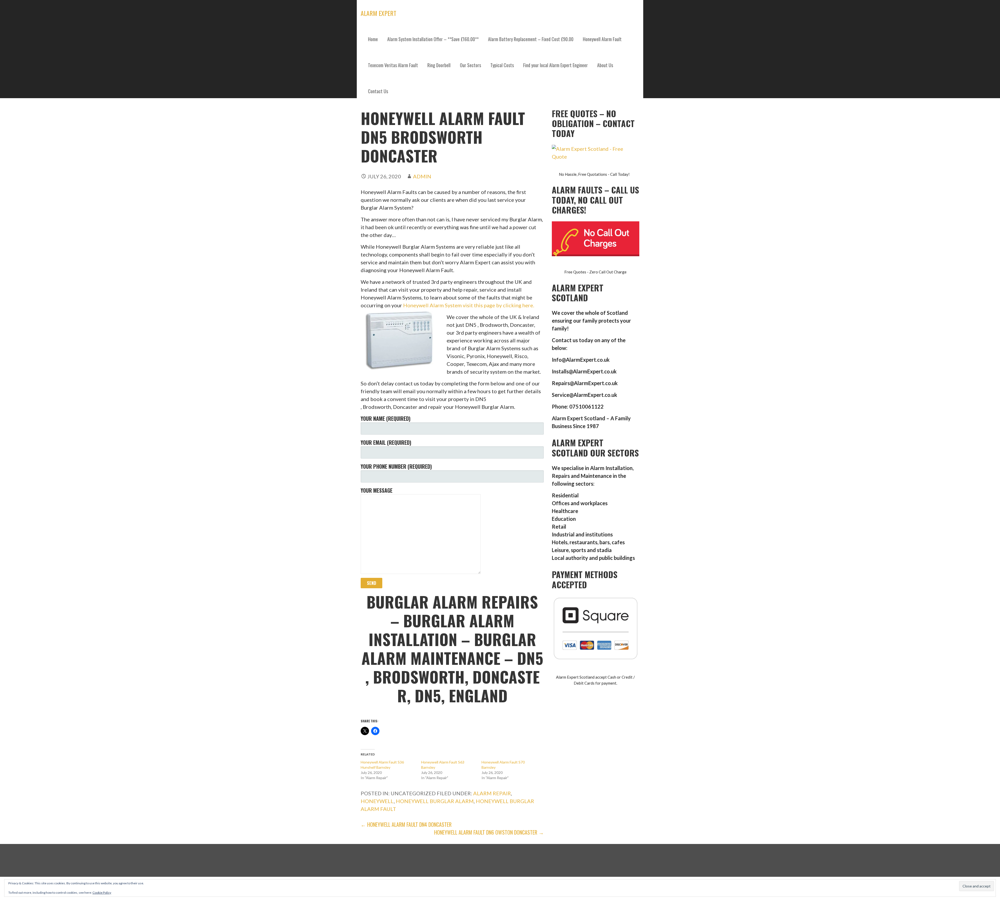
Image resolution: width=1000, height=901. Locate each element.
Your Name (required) (385, 418)
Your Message (376, 490)
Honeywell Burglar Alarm (435, 801)
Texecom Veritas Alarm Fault (393, 65)
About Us (605, 65)
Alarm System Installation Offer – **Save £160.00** (433, 39)
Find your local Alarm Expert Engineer (555, 65)
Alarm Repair (492, 793)
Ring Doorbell (439, 65)
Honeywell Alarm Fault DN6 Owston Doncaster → (489, 832)
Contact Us (378, 91)
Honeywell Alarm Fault (602, 39)
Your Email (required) (386, 442)
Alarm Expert (378, 13)
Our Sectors (470, 65)
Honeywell (377, 801)
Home (373, 39)
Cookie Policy (101, 892)
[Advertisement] (500, 143)
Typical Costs (502, 65)
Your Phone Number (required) (396, 466)
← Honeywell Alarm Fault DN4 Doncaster (406, 824)
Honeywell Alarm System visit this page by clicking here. (468, 305)
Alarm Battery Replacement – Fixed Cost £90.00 (530, 39)
